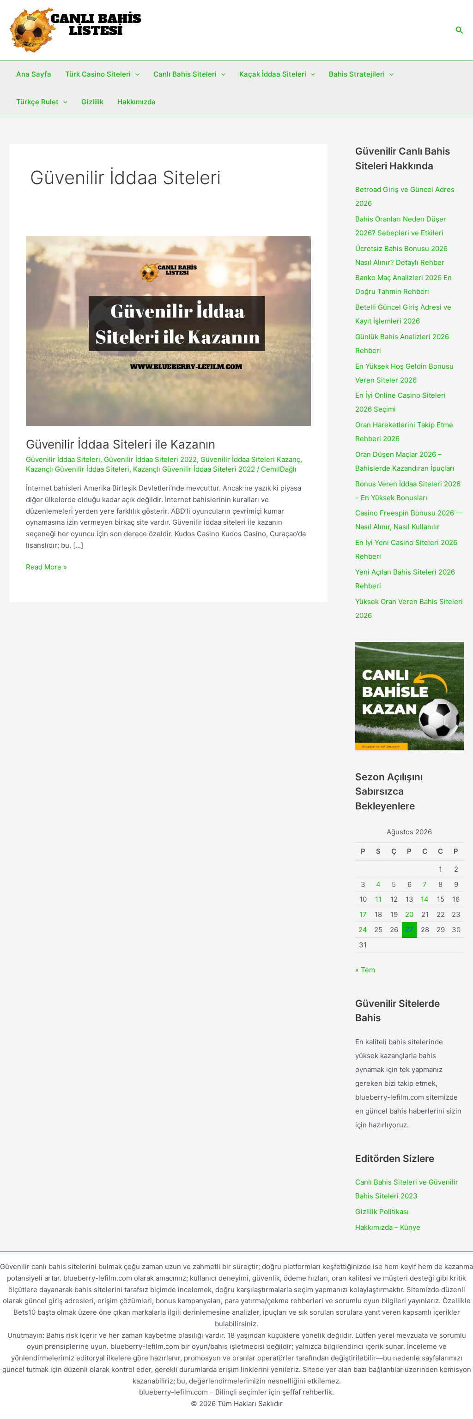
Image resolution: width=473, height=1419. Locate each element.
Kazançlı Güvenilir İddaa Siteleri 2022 (194, 469)
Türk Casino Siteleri (98, 74)
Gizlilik (92, 101)
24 (362, 929)
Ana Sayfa (33, 74)
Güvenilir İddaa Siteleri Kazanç (250, 459)
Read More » (46, 567)
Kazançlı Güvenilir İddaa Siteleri (77, 469)
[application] (135, 74)
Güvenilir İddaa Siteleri (63, 459)
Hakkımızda (136, 101)
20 (409, 914)
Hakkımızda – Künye (387, 1227)
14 (425, 899)
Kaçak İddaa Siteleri (272, 74)
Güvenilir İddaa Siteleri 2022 (150, 459)
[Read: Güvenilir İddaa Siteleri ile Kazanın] (168, 330)
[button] (459, 30)
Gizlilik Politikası (382, 1211)
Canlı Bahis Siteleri (185, 74)
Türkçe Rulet (37, 101)
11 (378, 899)
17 (363, 914)
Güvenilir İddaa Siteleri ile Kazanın (120, 444)
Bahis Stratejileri (357, 74)
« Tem (365, 969)
